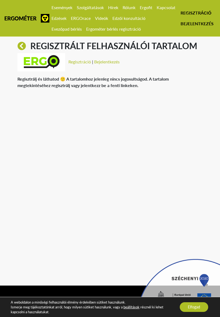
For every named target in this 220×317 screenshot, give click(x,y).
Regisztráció (196, 12)
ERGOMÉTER (20, 18)
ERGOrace (81, 18)
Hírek (113, 7)
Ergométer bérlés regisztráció (113, 28)
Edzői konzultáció (128, 18)
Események (62, 7)
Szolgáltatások (90, 7)
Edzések (59, 18)
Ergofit (146, 7)
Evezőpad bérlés (67, 28)
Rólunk (129, 7)
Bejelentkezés (197, 23)
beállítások (131, 307)
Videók (101, 18)
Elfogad (194, 307)
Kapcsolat (166, 7)
